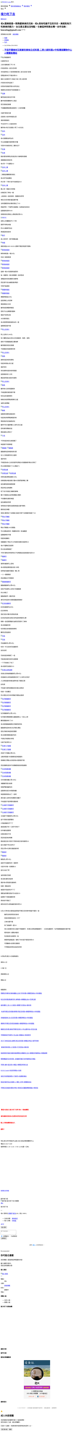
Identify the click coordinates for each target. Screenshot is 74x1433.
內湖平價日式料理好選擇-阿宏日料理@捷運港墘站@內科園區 (20, 1011)
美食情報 (15, 34)
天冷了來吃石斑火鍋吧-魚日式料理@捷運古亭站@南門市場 (20, 1041)
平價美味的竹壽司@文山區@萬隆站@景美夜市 (16, 1035)
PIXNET (23, 1408)
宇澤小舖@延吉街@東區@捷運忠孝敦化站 (14, 1064)
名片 (5, 42)
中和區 (14, 1220)
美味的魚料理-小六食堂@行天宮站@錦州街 (15, 1047)
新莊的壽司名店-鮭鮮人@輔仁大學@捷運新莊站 (16, 1082)
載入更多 (3, 1227)
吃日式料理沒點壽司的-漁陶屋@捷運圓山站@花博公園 (18, 999)
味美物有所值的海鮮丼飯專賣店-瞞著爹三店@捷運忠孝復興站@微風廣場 (24, 1053)
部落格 (6, 40)
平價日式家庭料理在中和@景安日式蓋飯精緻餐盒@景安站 (19, 1088)
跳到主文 (3, 19)
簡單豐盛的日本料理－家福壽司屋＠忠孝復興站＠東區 (18, 1059)
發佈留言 (3, 1238)
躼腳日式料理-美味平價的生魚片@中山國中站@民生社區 (19, 1029)
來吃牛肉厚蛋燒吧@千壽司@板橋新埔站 (14, 1076)
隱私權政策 (47, 1408)
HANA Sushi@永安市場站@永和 (11, 1070)
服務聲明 (54, 1408)
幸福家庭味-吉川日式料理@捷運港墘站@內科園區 (17, 1017)
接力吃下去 (8, 14)
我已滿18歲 (4, 1429)
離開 (10, 1429)
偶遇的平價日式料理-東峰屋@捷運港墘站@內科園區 (17, 1023)
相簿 (5, 38)
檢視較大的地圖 (5, 1190)
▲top (2, 1224)
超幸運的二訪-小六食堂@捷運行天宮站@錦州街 (16, 1005)
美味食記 (15, 1218)
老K (2, 1203)
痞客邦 (10, 1213)
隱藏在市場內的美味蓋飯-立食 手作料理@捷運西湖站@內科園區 (21, 993)
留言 (14, 1213)
